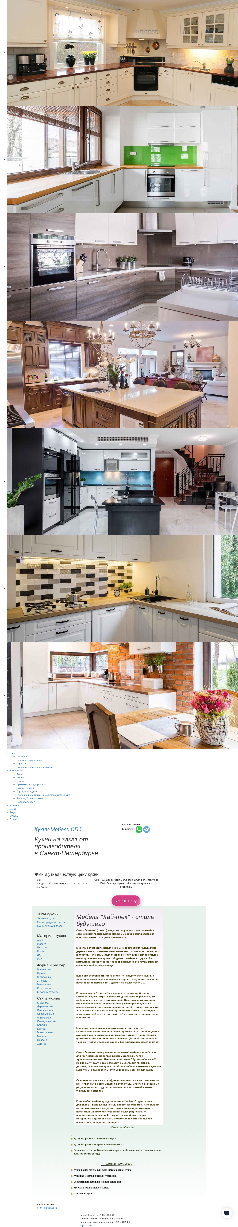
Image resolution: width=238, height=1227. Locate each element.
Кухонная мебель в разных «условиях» (95, 1176)
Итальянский (45, 1010)
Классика (42, 1002)
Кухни (20, 774)
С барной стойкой (47, 992)
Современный (45, 1013)
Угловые (42, 980)
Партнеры (22, 756)
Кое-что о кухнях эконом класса (91, 1187)
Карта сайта (86, 1225)
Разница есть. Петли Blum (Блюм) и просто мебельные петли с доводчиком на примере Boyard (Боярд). (117, 1152)
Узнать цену (126, 900)
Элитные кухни (46, 918)
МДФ (40, 958)
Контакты (15, 805)
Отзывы (14, 815)
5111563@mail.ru (47, 1208)
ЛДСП (40, 955)
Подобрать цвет (26, 801)
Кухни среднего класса (51, 922)
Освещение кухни (83, 1193)
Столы (20, 780)
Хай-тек (41, 1043)
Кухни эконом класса (50, 926)
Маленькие (44, 969)
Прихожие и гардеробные (31, 784)
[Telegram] (146, 828)
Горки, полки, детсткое (29, 791)
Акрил (40, 940)
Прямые (42, 973)
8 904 (131, 824)
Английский (44, 1017)
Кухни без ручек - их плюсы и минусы (95, 1138)
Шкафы (21, 777)
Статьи (13, 819)
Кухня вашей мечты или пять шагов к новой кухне (102, 1170)
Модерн (42, 1036)
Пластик (42, 947)
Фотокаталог (17, 770)
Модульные (44, 984)
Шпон (40, 951)
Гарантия (22, 763)
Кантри (41, 1028)
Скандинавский (46, 1021)
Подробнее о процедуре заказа (35, 767)
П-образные (44, 977)
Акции (13, 812)
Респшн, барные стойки (30, 798)
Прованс (42, 1040)
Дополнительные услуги (30, 760)
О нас (13, 753)
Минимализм (45, 1032)
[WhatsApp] (139, 828)
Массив (41, 943)
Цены (13, 808)
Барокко (42, 1025)
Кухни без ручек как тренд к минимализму (98, 1144)
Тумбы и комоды (26, 787)
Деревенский (45, 1006)
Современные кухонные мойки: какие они (97, 1181)
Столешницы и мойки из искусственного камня (43, 794)
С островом (44, 988)
